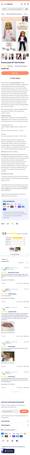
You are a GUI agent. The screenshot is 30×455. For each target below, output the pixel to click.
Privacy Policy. (4, 417)
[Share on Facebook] (8, 224)
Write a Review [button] (15, 254)
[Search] (27, 9)
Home (3, 14)
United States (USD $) (9, 430)
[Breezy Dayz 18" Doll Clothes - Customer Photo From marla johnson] (12, 249)
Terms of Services (21, 415)
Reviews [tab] (4, 259)
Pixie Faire (8, 446)
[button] (25, 283)
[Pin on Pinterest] (17, 224)
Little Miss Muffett (15, 82)
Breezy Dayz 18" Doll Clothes (8, 280)
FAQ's (7, 188)
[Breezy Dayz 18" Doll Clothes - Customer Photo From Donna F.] (17, 249)
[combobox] (15, 9)
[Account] (22, 4)
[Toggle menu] (2, 4)
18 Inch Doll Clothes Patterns (14, 14)
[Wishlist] (25, 4)
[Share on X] (12, 224)
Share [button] (4, 283)
